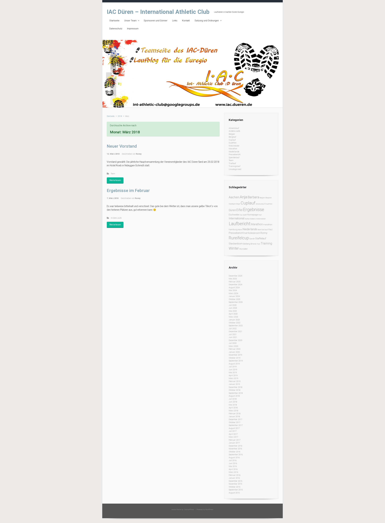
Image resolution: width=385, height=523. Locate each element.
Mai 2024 (233, 290)
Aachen (234, 197)
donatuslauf (260, 204)
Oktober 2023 (234, 299)
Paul (270, 229)
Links (174, 20)
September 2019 (236, 361)
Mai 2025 (233, 279)
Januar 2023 (234, 320)
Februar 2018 (234, 413)
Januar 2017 (234, 443)
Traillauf (232, 163)
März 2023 (233, 317)
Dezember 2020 (235, 340)
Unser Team (130, 20)
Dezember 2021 (235, 331)
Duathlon (232, 143)
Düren (232, 210)
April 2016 (233, 469)
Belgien (232, 134)
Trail (258, 244)
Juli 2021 (232, 334)
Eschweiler (234, 214)
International (236, 218)
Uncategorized (235, 169)
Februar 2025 (234, 282)
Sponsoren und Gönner (155, 20)
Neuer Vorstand (122, 146)
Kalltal (247, 219)
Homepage (252, 214)
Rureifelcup (239, 238)
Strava (253, 244)
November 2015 (235, 484)
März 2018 (233, 411)
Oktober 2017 (234, 422)
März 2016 (233, 472)
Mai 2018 (233, 405)
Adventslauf (234, 128)
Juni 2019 (233, 369)
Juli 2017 (232, 431)
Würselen (243, 249)
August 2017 (234, 428)
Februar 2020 (234, 349)
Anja (243, 197)
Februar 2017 (234, 440)
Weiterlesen (115, 180)
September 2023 (236, 302)
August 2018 (234, 396)
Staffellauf (260, 238)
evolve (174, 510)
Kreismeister (234, 146)
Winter (234, 248)
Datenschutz (115, 28)
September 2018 (236, 393)
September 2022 (236, 325)
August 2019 (234, 364)
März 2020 (233, 346)
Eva (241, 215)
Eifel (239, 210)
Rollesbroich (254, 233)
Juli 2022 (232, 328)
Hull (260, 215)
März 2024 (233, 293)
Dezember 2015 (235, 481)
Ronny (138, 154)
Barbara (253, 197)
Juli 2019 (232, 366)
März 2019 (233, 378)
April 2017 (233, 434)
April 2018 (233, 407)
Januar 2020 (234, 352)
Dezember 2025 (235, 276)
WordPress (209, 510)
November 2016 (235, 449)
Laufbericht (239, 223)
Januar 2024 (234, 296)
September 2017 (236, 425)
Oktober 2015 (234, 487)
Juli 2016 (232, 460)
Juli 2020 (232, 343)
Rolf (245, 233)
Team (113, 173)
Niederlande (234, 151)
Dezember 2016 (235, 446)
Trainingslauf (234, 166)
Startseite (114, 20)
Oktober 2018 (234, 390)
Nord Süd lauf (263, 230)
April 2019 (233, 375)
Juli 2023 (232, 305)
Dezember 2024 (235, 284)
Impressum (133, 28)
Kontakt (186, 20)
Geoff (245, 215)
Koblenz (253, 219)
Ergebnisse (253, 209)
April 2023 (233, 314)
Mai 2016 (233, 466)
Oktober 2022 (234, 323)
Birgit (238, 204)
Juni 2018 (233, 402)
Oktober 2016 (234, 452)
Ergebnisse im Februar (128, 190)
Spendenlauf (234, 157)
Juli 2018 (232, 399)
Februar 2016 (234, 475)
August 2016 (234, 457)
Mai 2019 (233, 372)
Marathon (233, 148)
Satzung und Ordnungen (207, 20)
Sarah (252, 239)
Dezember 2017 (235, 419)
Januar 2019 (234, 384)
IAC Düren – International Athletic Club (158, 11)
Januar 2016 (234, 478)
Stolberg (246, 244)
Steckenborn (236, 243)
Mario (240, 230)
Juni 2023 (233, 308)
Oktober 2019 (234, 358)
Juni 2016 (233, 463)
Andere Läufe (116, 218)
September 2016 (236, 454)
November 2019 (235, 355)
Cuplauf (232, 140)
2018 (120, 116)
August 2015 (234, 493)
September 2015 (236, 490)
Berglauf (232, 137)
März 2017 (233, 437)
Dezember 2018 (235, 387)
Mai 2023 (233, 311)
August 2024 (234, 287)
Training (266, 243)
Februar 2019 (234, 381)
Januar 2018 (234, 416)
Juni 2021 (233, 337)
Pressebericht (234, 154)
